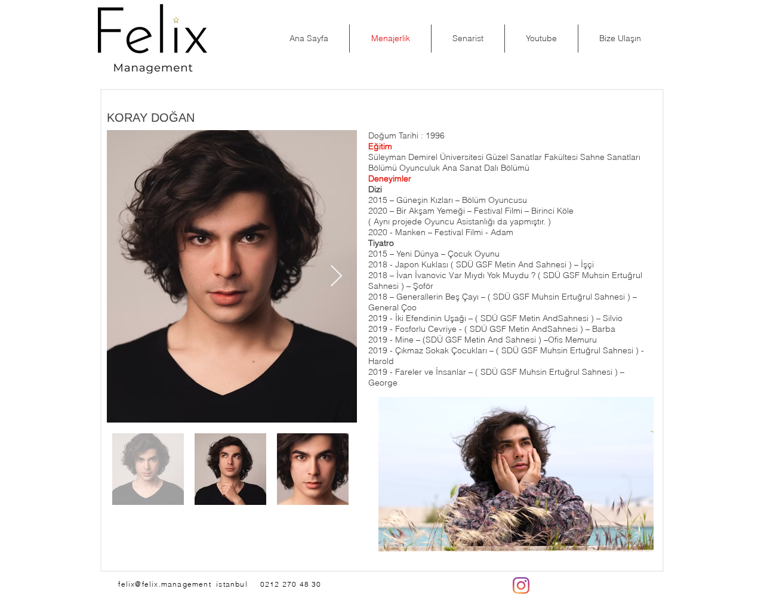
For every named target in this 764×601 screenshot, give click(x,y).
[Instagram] (521, 585)
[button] (638, 538)
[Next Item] (336, 276)
